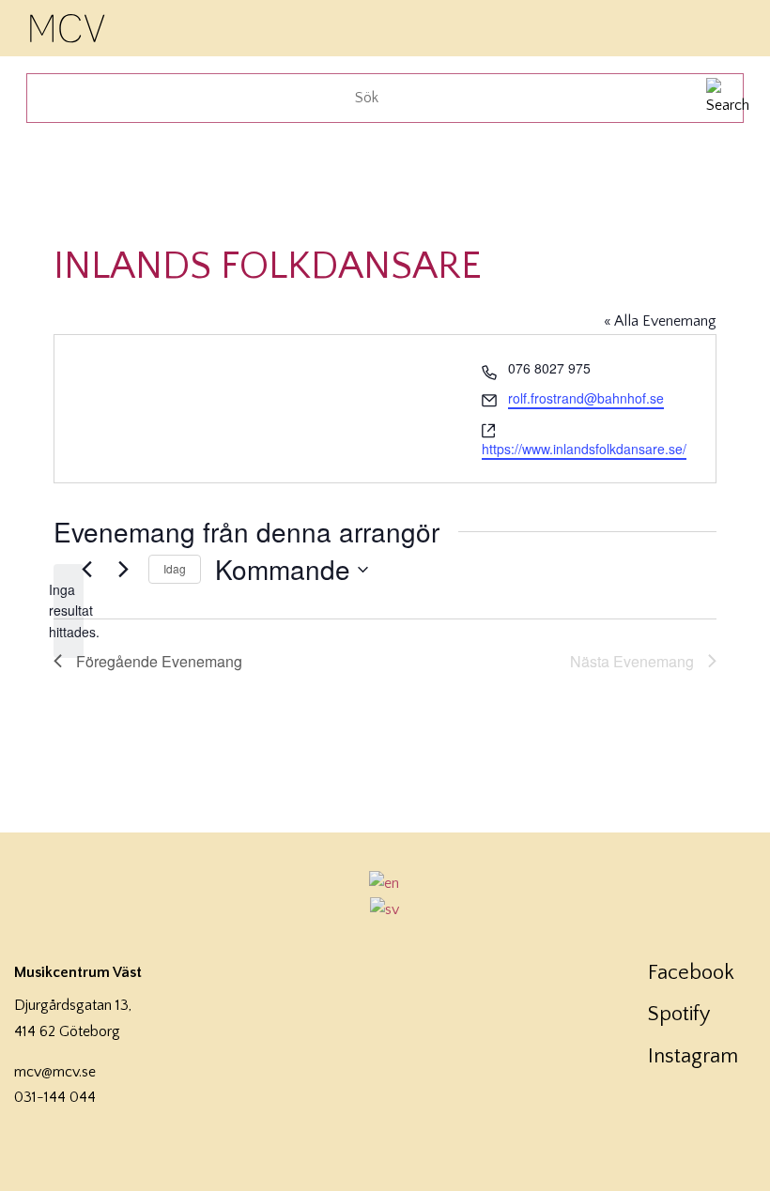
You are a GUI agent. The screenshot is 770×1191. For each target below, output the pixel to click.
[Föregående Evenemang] (86, 569)
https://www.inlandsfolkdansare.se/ (584, 448)
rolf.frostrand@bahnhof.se (586, 398)
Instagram (693, 1056)
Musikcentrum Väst (68, 25)
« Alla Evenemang (660, 321)
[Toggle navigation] (730, 25)
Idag (174, 568)
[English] (385, 883)
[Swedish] (385, 909)
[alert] (69, 611)
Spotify (679, 1014)
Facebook (691, 973)
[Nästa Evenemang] (123, 569)
